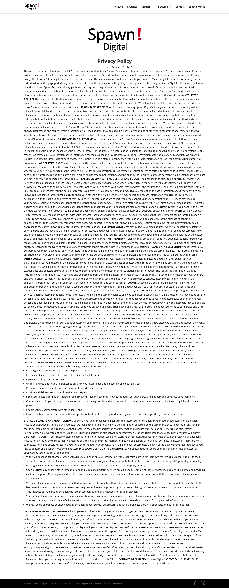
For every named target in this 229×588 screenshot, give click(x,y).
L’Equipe (163, 7)
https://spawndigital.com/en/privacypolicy (168, 79)
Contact (180, 7)
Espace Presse (197, 7)
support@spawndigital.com (170, 95)
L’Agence (132, 7)
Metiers (146, 7)
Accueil (119, 7)
